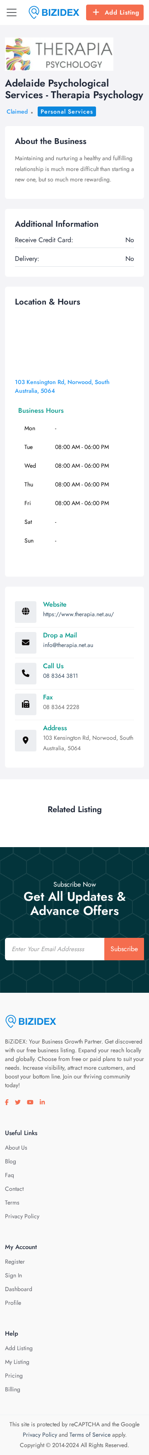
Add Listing (122, 12)
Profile (13, 1303)
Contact (14, 1189)
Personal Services (67, 111)
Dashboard (18, 1289)
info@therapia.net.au (68, 645)
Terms (12, 1202)
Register (15, 1261)
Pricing (14, 1375)
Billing (12, 1389)
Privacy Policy (22, 1216)
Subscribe (124, 949)
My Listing (17, 1362)
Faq (9, 1175)
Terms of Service (90, 1434)
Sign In (13, 1275)
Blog (10, 1161)
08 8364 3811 (60, 676)
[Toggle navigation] (11, 12)
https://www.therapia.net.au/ (78, 614)
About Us (16, 1147)
